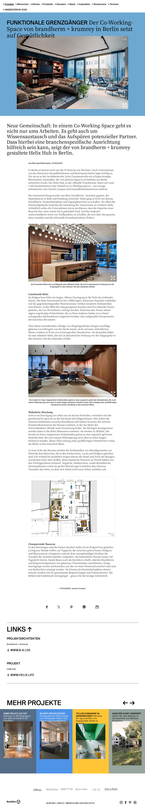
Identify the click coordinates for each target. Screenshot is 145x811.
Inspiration (84, 4)
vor (132, 702)
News (72, 4)
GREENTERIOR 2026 (16, 9)
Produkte (48, 4)
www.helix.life (22, 675)
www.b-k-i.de (20, 650)
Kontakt (51, 803)
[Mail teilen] (97, 607)
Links (16, 629)
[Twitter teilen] (59, 607)
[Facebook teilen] (47, 607)
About (60, 803)
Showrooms (100, 4)
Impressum (72, 803)
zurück (125, 702)
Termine (114, 4)
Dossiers (61, 4)
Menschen (23, 4)
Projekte (9, 4)
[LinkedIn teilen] (84, 607)
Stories (36, 4)
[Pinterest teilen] (71, 607)
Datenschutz (87, 803)
